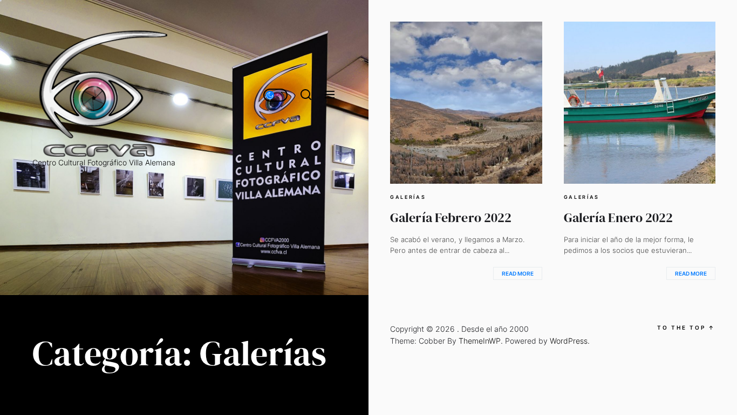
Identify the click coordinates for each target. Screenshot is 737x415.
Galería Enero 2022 (618, 217)
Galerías (408, 197)
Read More (518, 273)
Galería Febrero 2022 (450, 217)
